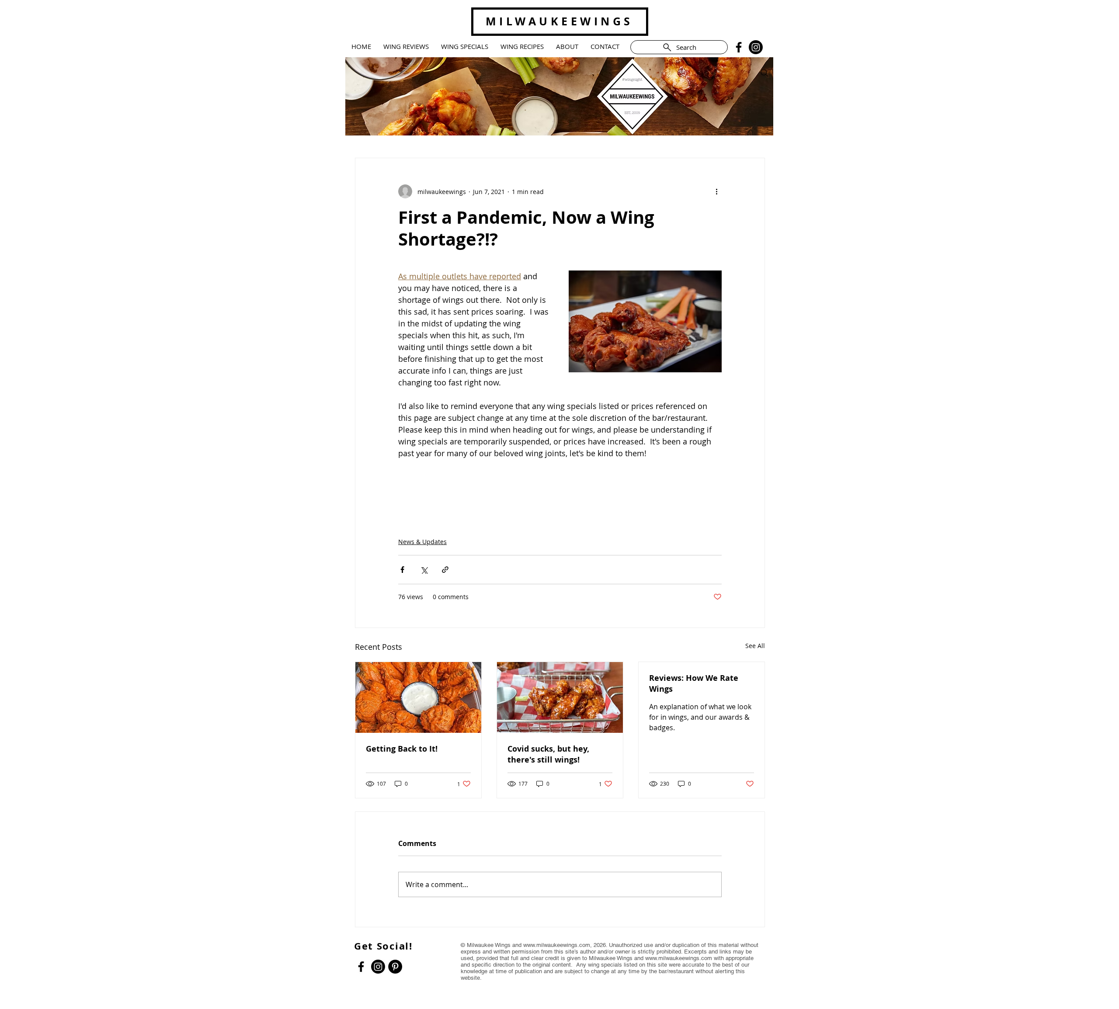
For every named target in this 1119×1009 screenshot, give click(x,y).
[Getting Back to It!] (418, 697)
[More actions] (716, 191)
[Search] (764, 73)
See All (755, 645)
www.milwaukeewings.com (556, 945)
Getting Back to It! (402, 748)
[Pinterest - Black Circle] (395, 967)
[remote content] (560, 487)
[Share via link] (445, 569)
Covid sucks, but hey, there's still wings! (548, 754)
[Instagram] (756, 47)
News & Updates (422, 541)
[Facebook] (739, 47)
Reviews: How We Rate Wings (693, 683)
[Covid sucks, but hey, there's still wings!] (560, 697)
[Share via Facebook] (402, 569)
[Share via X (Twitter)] (424, 569)
